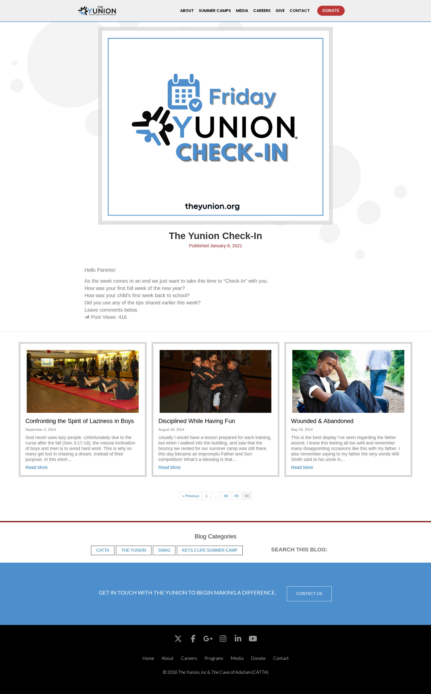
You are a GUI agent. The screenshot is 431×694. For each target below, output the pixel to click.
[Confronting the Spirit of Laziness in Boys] (83, 381)
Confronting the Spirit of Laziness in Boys (79, 421)
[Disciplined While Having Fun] (216, 381)
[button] (309, 593)
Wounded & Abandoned (322, 421)
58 (226, 496)
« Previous (190, 496)
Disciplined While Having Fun (196, 421)
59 (236, 496)
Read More (36, 467)
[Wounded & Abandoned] (348, 381)
